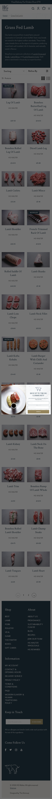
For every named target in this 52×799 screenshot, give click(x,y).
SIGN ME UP (38, 411)
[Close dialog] (49, 386)
